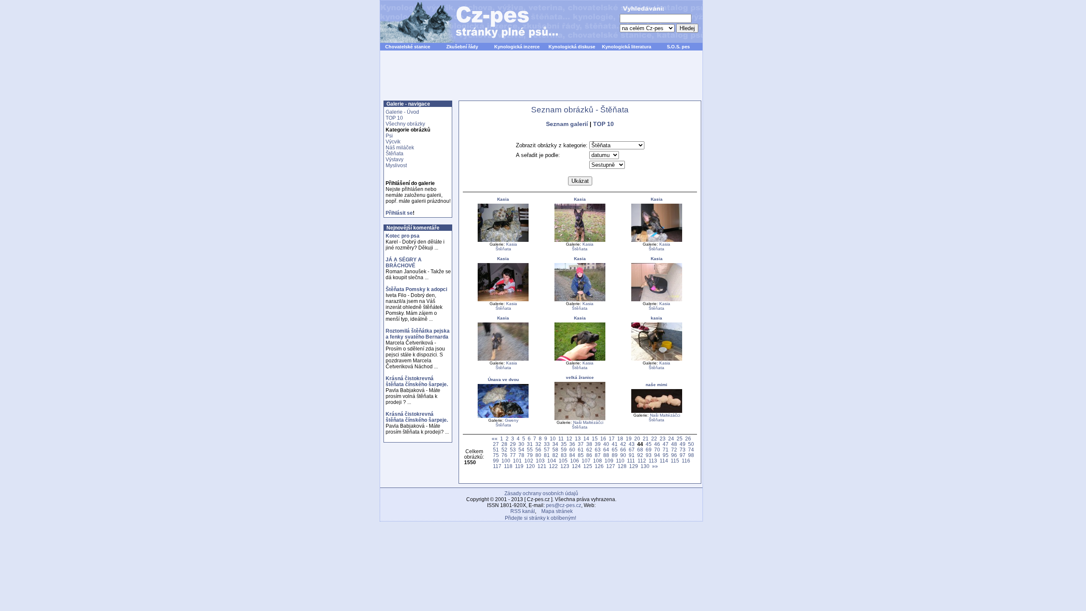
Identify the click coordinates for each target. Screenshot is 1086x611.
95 (666, 455)
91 (632, 455)
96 (674, 455)
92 (640, 455)
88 (606, 455)
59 (564, 449)
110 (620, 460)
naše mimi (656, 384)
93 (649, 455)
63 (598, 449)
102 (528, 460)
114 (664, 460)
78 (521, 455)
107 (586, 460)
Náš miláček (400, 148)
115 (675, 460)
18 (620, 438)
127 (610, 466)
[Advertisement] (541, 80)
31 (530, 444)
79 (530, 455)
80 (538, 455)
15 (595, 438)
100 (505, 460)
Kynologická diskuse (572, 46)
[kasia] (656, 359)
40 (606, 444)
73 (683, 449)
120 (530, 466)
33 (547, 444)
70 (657, 449)
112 (642, 460)
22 (654, 438)
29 (513, 444)
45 (649, 444)
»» (655, 466)
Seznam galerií (567, 124)
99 (496, 460)
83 (564, 455)
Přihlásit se (399, 213)
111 (631, 460)
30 (521, 444)
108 (597, 460)
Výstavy (394, 160)
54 (521, 449)
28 (504, 444)
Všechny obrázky (405, 124)
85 (581, 455)
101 (517, 460)
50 (691, 444)
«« (495, 438)
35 (564, 444)
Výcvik (393, 142)
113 (653, 460)
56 (538, 449)
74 (691, 449)
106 (574, 460)
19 (629, 438)
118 (508, 466)
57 (547, 449)
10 (553, 438)
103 (540, 460)
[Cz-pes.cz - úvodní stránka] (465, 21)
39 (598, 444)
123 (564, 466)
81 (547, 455)
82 (555, 455)
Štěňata (394, 154)
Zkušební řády (462, 46)
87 (598, 455)
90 (623, 455)
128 (622, 466)
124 (576, 466)
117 (497, 466)
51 (496, 449)
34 (555, 444)
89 (615, 455)
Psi (389, 136)
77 (513, 455)
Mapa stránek (557, 511)
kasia (656, 318)
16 (603, 438)
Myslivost (396, 165)
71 (666, 449)
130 (645, 466)
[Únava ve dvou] (503, 416)
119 (519, 466)
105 (563, 460)
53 (513, 449)
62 (589, 449)
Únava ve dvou (503, 379)
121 (541, 466)
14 (586, 438)
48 (674, 444)
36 (572, 444)
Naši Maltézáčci (588, 422)
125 (587, 466)
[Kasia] (503, 240)
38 (589, 444)
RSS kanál (522, 511)
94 (657, 455)
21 (646, 438)
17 (612, 438)
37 (581, 444)
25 (680, 438)
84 (572, 455)
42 (623, 444)
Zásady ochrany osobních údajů (541, 493)
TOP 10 (394, 118)
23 (663, 438)
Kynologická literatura (626, 46)
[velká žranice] (579, 418)
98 (691, 455)
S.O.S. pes (678, 46)
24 (671, 438)
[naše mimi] (656, 411)
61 (581, 449)
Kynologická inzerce (517, 46)
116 (686, 460)
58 (555, 449)
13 (578, 438)
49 (683, 444)
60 (572, 449)
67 (632, 449)
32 (538, 444)
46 (657, 444)
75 (496, 455)
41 (615, 444)
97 (683, 455)
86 (589, 455)
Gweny (511, 420)
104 (551, 460)
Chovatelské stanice (407, 46)
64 (606, 449)
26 (688, 438)
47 (666, 444)
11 (561, 438)
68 (640, 449)
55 (530, 449)
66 (623, 449)
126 (599, 466)
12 (569, 438)
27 (496, 444)
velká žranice (580, 377)
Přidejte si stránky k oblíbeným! (540, 518)
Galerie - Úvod (402, 112)
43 (632, 444)
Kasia (503, 199)
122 (553, 466)
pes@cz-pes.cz (563, 505)
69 (649, 449)
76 (504, 455)
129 (633, 466)
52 (504, 449)
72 (674, 449)
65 (615, 449)
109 (609, 460)
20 (637, 438)
